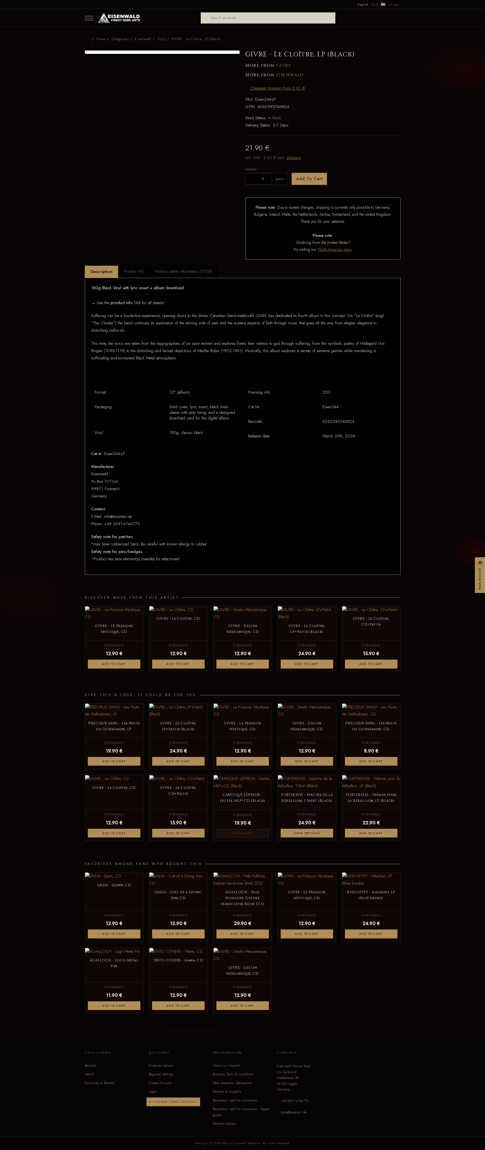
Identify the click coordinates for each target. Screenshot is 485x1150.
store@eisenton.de (293, 1112)
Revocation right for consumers (235, 1100)
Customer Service (161, 1065)
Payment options (224, 1123)
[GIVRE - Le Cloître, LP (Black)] (162, 52)
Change (394, 4)
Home (101, 39)
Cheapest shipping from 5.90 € (277, 88)
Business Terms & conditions (233, 1074)
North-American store (334, 249)
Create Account (160, 1082)
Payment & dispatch (227, 1091)
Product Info (134, 271)
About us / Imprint (226, 1065)
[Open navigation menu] (89, 18)
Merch (89, 1074)
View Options (307, 833)
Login (153, 1091)
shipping (294, 158)
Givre (283, 65)
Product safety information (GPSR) (183, 271)
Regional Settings (161, 1074)
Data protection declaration (232, 1082)
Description (101, 271)
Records (90, 1065)
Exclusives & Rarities (99, 1082)
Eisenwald (290, 75)
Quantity (251, 169)
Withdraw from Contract (173, 1102)
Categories (120, 39)
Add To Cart (309, 179)
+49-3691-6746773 (294, 1100)
